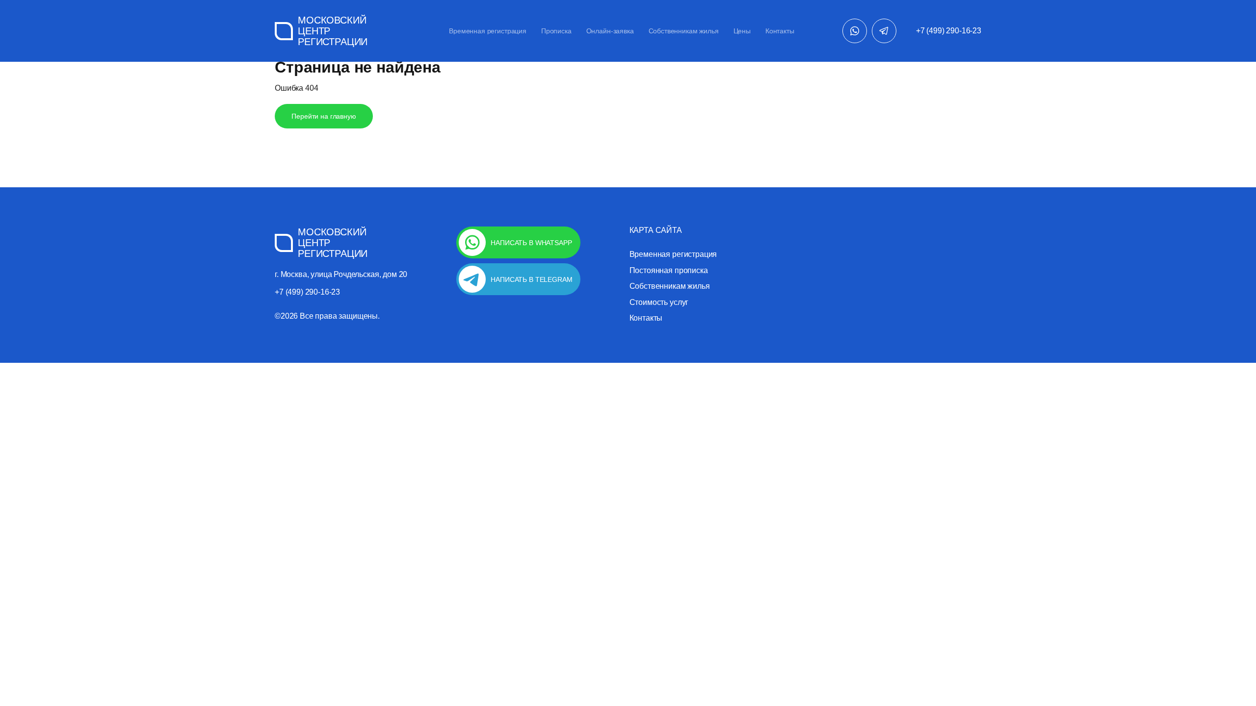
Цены (742, 30)
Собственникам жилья (684, 30)
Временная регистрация (487, 30)
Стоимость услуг (659, 302)
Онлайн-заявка (610, 30)
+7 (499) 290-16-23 (948, 30)
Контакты (779, 30)
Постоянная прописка (668, 271)
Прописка (556, 30)
